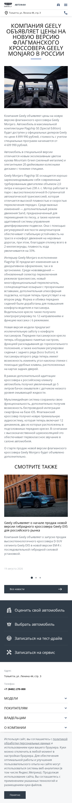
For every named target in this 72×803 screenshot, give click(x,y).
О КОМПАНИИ (15, 727)
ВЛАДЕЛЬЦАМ (15, 718)
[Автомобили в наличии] (58, 5)
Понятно (15, 795)
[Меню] (66, 5)
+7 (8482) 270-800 (15, 689)
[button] (32, 578)
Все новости (17, 589)
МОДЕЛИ (11, 698)
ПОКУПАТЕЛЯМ (15, 708)
